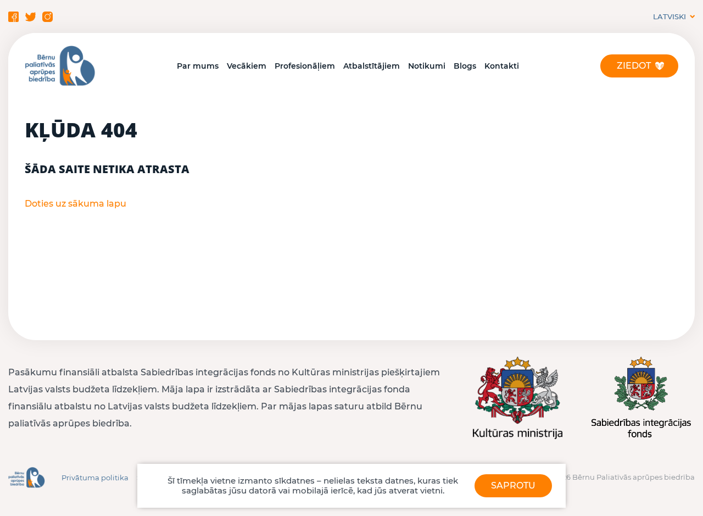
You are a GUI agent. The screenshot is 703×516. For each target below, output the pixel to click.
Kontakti (501, 66)
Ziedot (634, 65)
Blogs (465, 66)
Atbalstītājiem (371, 66)
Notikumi (426, 66)
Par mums (198, 66)
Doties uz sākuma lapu (75, 203)
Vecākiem (246, 66)
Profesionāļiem (305, 66)
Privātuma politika (95, 477)
